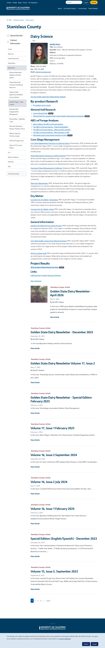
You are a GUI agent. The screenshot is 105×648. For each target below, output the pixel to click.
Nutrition (11, 162)
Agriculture (11, 68)
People (15, 3)
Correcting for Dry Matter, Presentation (44, 200)
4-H (9, 152)
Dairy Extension (36, 281)
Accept (94, 644)
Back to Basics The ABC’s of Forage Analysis (48, 124)
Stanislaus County (18, 20)
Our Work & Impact (70, 8)
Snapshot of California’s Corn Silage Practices (46, 226)
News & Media (93, 8)
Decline (86, 644)
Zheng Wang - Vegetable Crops (17, 120)
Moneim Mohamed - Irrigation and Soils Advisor (15, 75)
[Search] (81, 2)
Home (10, 49)
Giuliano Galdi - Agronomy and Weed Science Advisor (16, 94)
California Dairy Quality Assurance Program (46, 275)
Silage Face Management (39, 183)
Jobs (9, 166)
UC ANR (9, 20)
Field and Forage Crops (16, 141)
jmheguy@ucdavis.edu (43, 72)
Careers (9, 3)
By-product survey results (42, 105)
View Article (54, 317)
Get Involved (83, 8)
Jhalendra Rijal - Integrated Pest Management (14, 111)
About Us (11, 54)
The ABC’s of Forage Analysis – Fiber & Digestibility (50, 127)
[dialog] (52, 640)
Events (25, 3)
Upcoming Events (13, 58)
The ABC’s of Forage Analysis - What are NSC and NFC (52, 130)
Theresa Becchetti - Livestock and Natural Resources (16, 84)
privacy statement (65, 639)
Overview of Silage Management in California (46, 168)
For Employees (32, 3)
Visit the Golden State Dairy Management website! (48, 97)
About (60, 8)
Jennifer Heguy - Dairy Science (16, 103)
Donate (94, 2)
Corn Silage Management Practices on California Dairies (50, 143)
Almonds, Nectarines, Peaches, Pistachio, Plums (17, 127)
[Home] (18, 8)
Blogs (20, 3)
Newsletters (11, 63)
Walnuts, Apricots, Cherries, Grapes (15, 134)
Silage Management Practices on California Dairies (48, 156)
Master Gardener (13, 157)
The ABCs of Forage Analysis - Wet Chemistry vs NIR (51, 132)
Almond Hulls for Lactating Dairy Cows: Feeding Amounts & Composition (61, 116)
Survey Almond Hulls (43, 113)
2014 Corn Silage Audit (39, 253)
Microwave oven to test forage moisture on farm (52, 135)
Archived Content (13, 174)
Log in (86, 2)
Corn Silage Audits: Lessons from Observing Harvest (49, 241)
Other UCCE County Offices (15, 146)
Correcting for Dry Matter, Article (42, 209)
